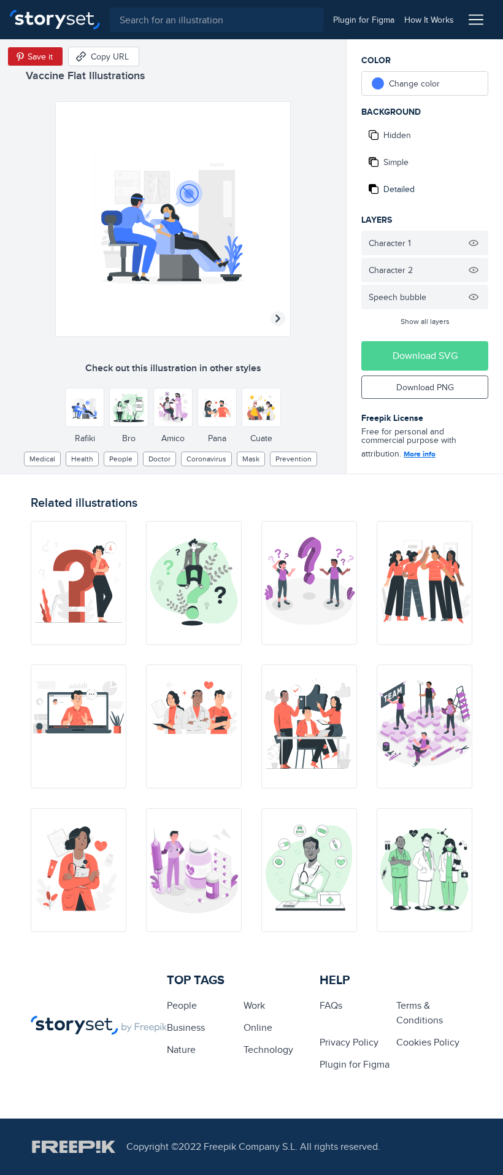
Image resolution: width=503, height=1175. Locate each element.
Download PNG (425, 387)
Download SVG (425, 356)
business (186, 1027)
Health (82, 458)
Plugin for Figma (355, 1064)
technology (268, 1049)
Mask (250, 458)
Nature (181, 1049)
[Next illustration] (278, 318)
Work (254, 1005)
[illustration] (78, 583)
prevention (293, 458)
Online (258, 1027)
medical (42, 458)
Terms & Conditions (419, 1012)
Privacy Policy (349, 1042)
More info (420, 454)
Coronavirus (206, 458)
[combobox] (216, 19)
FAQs (331, 1005)
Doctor (159, 458)
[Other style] (84, 407)
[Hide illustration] (473, 243)
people (120, 458)
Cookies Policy (427, 1042)
